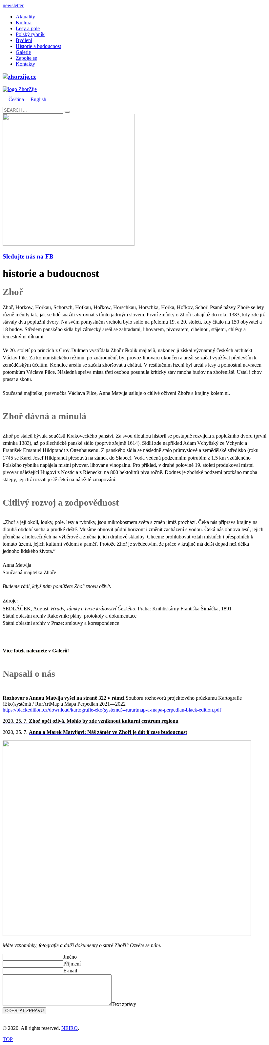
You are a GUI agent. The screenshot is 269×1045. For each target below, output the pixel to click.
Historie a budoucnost (38, 46)
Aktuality (25, 16)
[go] (67, 112)
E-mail (70, 970)
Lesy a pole (28, 28)
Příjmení (72, 963)
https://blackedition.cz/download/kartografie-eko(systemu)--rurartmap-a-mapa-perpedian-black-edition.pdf (112, 710)
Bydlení (24, 40)
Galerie (23, 52)
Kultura (23, 22)
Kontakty (25, 64)
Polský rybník (30, 34)
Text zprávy (124, 1004)
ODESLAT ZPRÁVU (24, 1010)
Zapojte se (26, 58)
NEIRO (69, 1028)
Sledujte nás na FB (28, 256)
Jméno (70, 957)
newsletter (13, 5)
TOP (8, 1039)
